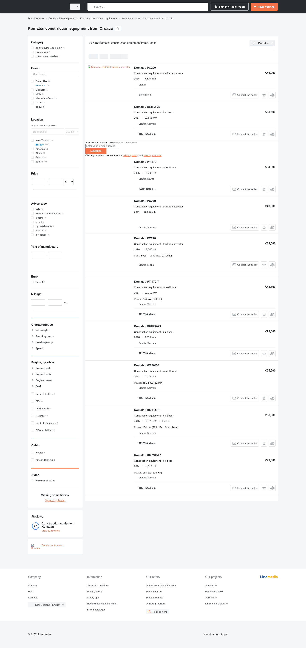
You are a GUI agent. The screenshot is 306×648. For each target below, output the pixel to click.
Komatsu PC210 (145, 238)
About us (33, 585)
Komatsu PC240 (145, 200)
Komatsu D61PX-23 (147, 106)
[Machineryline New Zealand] (46, 6)
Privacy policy (94, 591)
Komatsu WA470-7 (146, 281)
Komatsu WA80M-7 (147, 365)
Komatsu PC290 (145, 67)
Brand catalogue (96, 609)
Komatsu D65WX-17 (147, 455)
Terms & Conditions (98, 585)
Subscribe (95, 150)
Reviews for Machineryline (102, 603)
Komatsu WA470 (145, 161)
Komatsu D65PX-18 (147, 410)
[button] (264, 95)
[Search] (91, 6)
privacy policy (130, 155)
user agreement (153, 155)
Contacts (33, 597)
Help (30, 591)
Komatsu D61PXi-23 (147, 326)
